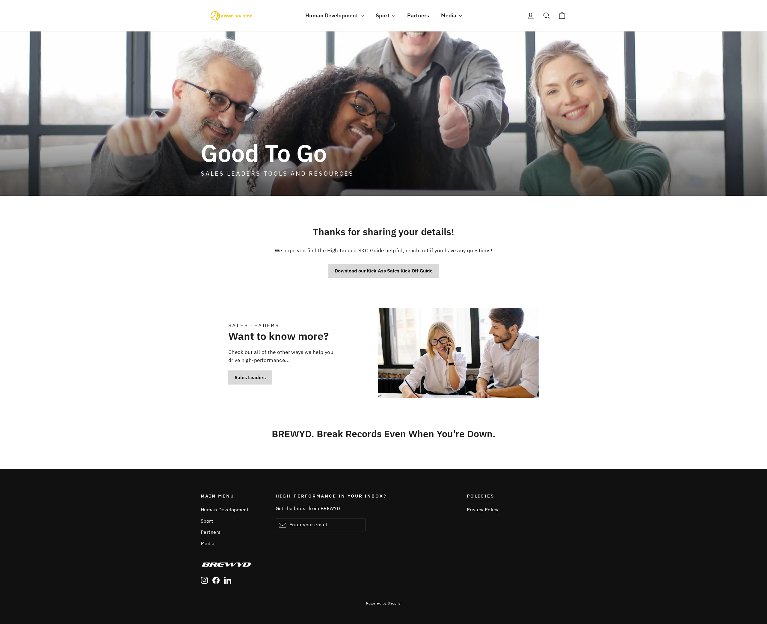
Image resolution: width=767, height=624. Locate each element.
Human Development (332, 15)
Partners (418, 15)
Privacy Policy (483, 510)
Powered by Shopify (383, 603)
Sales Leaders (250, 377)
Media (449, 15)
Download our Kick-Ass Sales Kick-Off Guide (384, 271)
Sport (383, 15)
